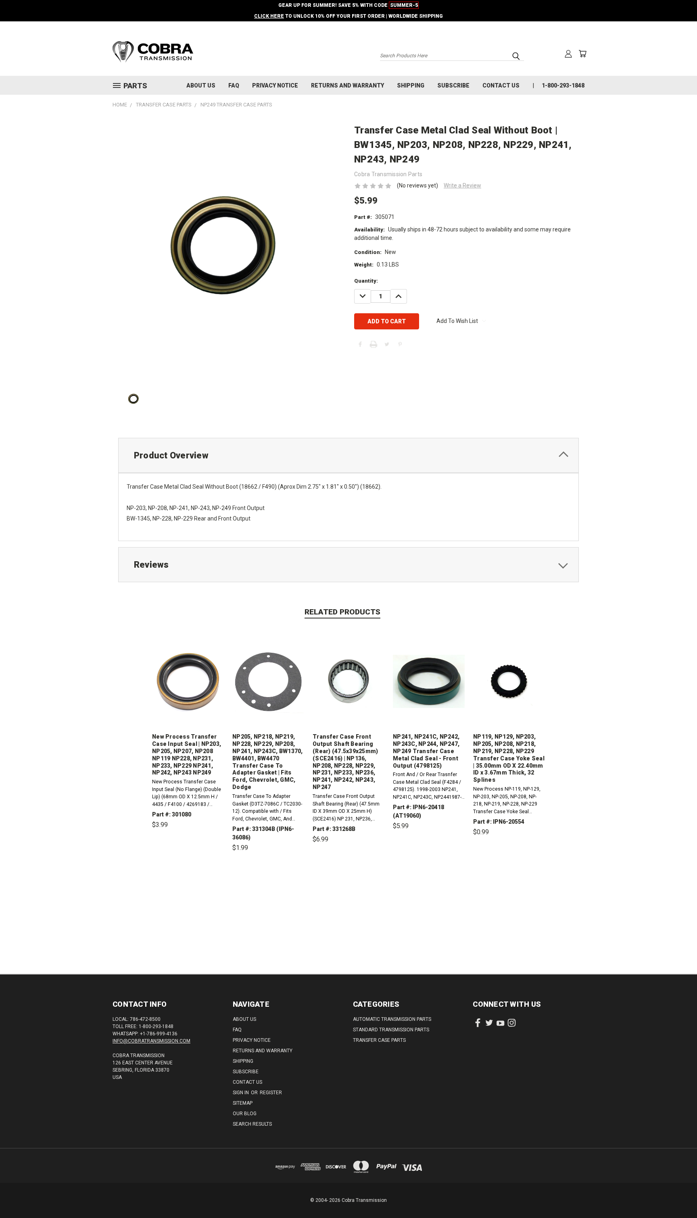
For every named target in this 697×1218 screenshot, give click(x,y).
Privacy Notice (275, 85)
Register (271, 1092)
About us (200, 85)
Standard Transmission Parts (391, 1030)
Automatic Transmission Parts (392, 1019)
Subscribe (453, 85)
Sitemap (243, 1103)
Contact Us (501, 85)
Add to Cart (188, 862)
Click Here (269, 16)
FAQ (233, 85)
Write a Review (462, 185)
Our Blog (245, 1113)
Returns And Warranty (347, 85)
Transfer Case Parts (379, 1040)
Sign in (241, 1092)
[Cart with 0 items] (582, 54)
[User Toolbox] (568, 54)
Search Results (252, 1124)
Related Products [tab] (342, 611)
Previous (676, 1193)
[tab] (348, 455)
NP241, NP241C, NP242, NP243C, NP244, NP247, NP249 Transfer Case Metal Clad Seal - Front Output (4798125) (426, 751)
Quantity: (366, 281)
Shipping (410, 85)
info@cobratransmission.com (151, 1041)
